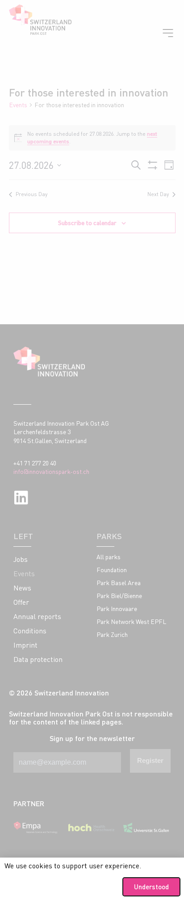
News (22, 587)
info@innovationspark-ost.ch (51, 471)
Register (150, 760)
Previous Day (31, 194)
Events (18, 105)
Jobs (20, 559)
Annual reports (37, 616)
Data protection (38, 659)
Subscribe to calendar (87, 222)
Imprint (25, 644)
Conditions (29, 630)
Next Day (158, 194)
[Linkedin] (21, 497)
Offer (21, 602)
